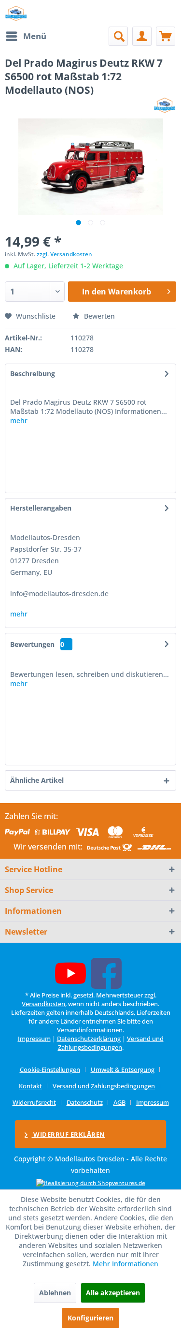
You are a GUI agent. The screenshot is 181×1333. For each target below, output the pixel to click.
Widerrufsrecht (34, 1102)
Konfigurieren (90, 1317)
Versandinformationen (90, 1029)
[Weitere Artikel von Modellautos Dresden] (164, 105)
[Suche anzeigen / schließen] (118, 36)
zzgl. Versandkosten (64, 254)
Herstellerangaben (40, 508)
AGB (119, 1102)
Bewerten (98, 316)
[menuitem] (25, 36)
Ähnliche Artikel (37, 780)
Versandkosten (43, 1003)
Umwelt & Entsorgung (122, 1069)
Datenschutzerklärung (89, 1038)
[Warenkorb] (165, 36)
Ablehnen (55, 1292)
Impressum (34, 1038)
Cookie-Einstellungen (50, 1069)
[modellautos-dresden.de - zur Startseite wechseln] (16, 13)
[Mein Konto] (142, 36)
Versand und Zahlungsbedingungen (111, 1043)
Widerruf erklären (68, 1134)
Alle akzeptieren (113, 1292)
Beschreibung (32, 373)
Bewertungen (32, 644)
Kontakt (30, 1086)
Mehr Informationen (125, 1263)
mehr (19, 420)
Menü (34, 36)
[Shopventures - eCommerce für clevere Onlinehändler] (90, 1183)
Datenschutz (85, 1102)
